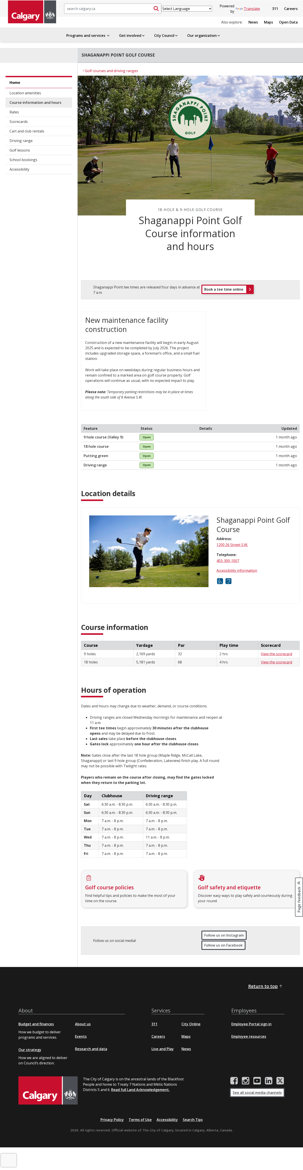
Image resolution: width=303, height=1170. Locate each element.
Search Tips (193, 1119)
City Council (164, 35)
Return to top (263, 986)
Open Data (288, 22)
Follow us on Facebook (223, 945)
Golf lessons (20, 150)
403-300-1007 (227, 560)
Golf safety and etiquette (229, 887)
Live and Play (163, 1048)
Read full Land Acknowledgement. (140, 1089)
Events (81, 1036)
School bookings (23, 159)
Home (15, 82)
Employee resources (248, 1036)
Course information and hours (35, 102)
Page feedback (299, 899)
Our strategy (29, 1049)
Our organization (202, 35)
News (253, 22)
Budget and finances (36, 1024)
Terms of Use (140, 1119)
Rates (14, 112)
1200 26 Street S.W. (232, 544)
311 (275, 8)
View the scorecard (276, 653)
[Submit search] (156, 9)
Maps (268, 22)
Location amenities (25, 93)
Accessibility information (236, 570)
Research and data (91, 1048)
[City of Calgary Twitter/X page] (280, 1080)
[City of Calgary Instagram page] (245, 1080)
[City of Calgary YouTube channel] (257, 1080)
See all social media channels (257, 1092)
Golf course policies (109, 887)
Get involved (130, 35)
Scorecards (19, 121)
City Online (191, 1024)
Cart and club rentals (27, 131)
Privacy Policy (112, 1119)
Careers (291, 8)
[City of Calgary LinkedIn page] (268, 1080)
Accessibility (19, 169)
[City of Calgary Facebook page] (234, 1080)
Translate (252, 8)
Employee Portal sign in (251, 1024)
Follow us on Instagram (224, 935)
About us (83, 1024)
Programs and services (86, 35)
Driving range (21, 140)
